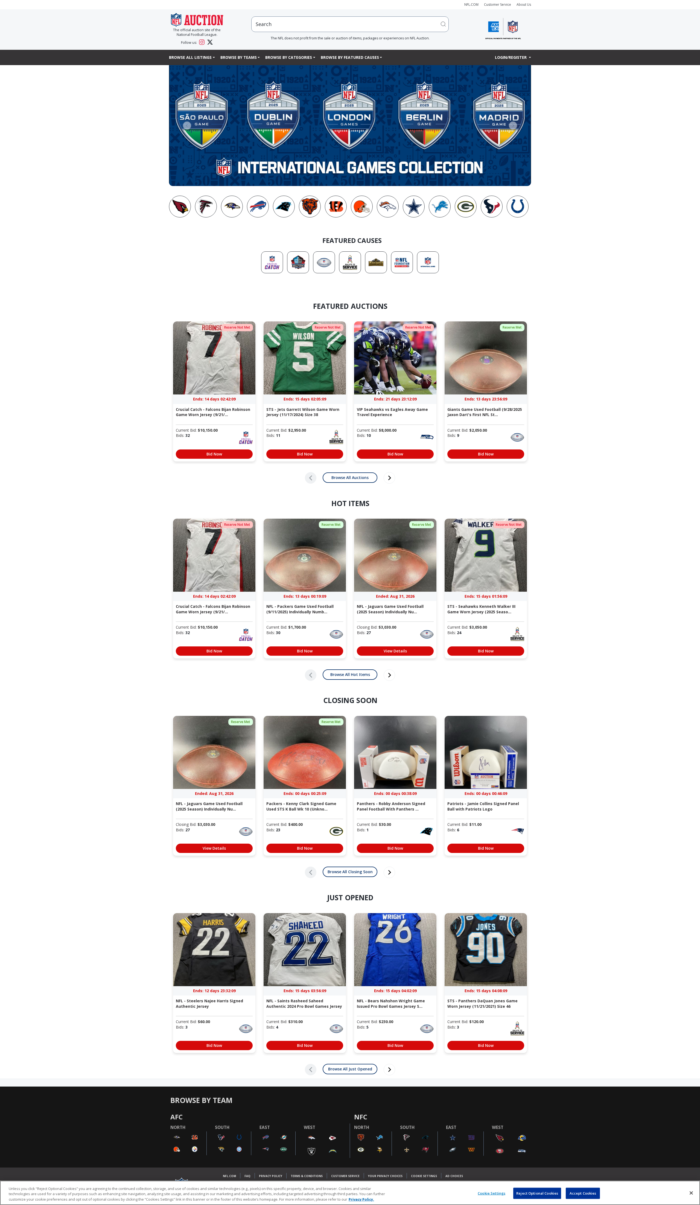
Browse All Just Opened (350, 1069)
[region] (350, 1193)
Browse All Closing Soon (350, 871)
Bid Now (214, 454)
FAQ (247, 1176)
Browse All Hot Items (350, 674)
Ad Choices (454, 1176)
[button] (187, 125)
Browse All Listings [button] (190, 57)
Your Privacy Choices (385, 1176)
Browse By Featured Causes (350, 57)
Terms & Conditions (307, 1176)
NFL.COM (471, 4)
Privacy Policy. (361, 1199)
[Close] (691, 1193)
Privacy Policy (270, 1176)
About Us (524, 4)
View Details (395, 651)
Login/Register (511, 57)
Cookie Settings (424, 1176)
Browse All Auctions (350, 477)
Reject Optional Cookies (537, 1193)
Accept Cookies (583, 1193)
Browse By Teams (238, 57)
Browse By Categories (288, 57)
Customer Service (497, 4)
